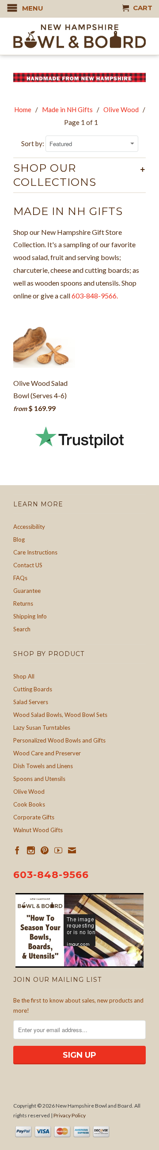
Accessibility (29, 526)
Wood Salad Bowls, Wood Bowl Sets (60, 714)
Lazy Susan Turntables (41, 727)
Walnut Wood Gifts (38, 829)
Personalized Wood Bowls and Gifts (59, 740)
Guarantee (27, 590)
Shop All (23, 676)
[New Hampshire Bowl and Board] (79, 36)
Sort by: (33, 143)
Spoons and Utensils (39, 778)
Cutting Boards (32, 689)
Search (21, 629)
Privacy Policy (69, 1115)
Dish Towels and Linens (43, 765)
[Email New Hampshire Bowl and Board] (72, 850)
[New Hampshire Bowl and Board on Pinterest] (45, 850)
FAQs (20, 577)
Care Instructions (35, 552)
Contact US (27, 565)
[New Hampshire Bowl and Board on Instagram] (31, 850)
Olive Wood (29, 791)
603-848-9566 (51, 875)
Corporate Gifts (33, 817)
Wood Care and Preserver (47, 753)
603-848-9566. (95, 295)
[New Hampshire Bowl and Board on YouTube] (58, 850)
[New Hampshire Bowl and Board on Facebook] (17, 850)
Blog (19, 539)
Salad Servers (30, 701)
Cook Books (29, 804)
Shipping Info (30, 616)
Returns (23, 603)
